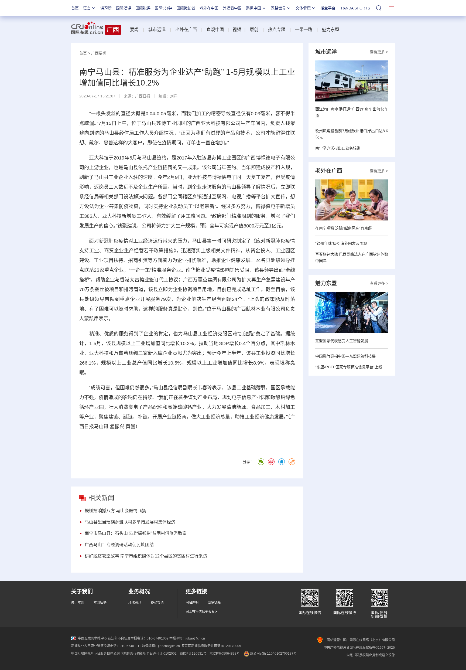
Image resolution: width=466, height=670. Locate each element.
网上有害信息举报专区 (202, 612)
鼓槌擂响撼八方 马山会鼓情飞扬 (115, 510)
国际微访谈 (185, 8)
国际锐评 (142, 8)
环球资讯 (134, 602)
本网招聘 (100, 602)
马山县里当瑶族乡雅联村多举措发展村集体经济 (130, 522)
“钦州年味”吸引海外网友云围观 (341, 243)
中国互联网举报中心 (92, 638)
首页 (75, 8)
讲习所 (106, 8)
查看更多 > (379, 52)
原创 (254, 29)
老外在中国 (209, 8)
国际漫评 (123, 8)
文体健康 (303, 8)
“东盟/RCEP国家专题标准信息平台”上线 (348, 367)
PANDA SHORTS (355, 8)
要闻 (134, 29)
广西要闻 (98, 53)
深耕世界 (278, 8)
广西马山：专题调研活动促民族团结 (119, 544)
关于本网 (77, 602)
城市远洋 (157, 29)
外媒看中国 (232, 8)
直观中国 (215, 29)
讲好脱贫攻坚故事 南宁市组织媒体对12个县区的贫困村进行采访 (146, 556)
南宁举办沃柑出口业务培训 (338, 148)
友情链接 (214, 602)
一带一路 (303, 29)
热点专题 (276, 29)
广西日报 (142, 96)
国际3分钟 (163, 8)
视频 (236, 29)
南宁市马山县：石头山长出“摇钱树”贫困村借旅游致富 (136, 533)
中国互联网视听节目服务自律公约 (95, 653)
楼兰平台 (327, 8)
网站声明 (192, 602)
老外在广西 (186, 29)
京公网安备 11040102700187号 (273, 653)
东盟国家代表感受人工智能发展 (341, 341)
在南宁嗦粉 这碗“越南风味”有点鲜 (343, 228)
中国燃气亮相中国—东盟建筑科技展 (345, 356)
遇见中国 (253, 8)
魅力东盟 (330, 29)
